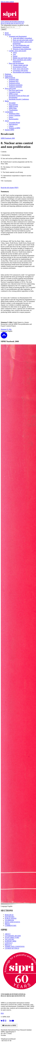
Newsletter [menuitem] (12, 103)
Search (3, 27)
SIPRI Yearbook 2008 (8, 138)
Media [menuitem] (7, 101)
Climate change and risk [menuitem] (20, 65)
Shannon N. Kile (6, 329)
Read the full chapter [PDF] (9, 187)
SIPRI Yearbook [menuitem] (10, 78)
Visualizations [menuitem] (13, 110)
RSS (2, 1013)
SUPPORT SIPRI (10, 941)
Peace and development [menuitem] (16, 63)
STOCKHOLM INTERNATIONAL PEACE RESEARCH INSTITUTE (12, 22)
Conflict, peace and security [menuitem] (17, 51)
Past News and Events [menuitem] (16, 90)
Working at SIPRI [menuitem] (14, 128)
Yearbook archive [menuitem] (14, 83)
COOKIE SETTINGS (12, 948)
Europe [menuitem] (15, 56)
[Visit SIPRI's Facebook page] (3, 1021)
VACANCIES (9, 939)
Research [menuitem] (8, 34)
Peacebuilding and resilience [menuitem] (22, 72)
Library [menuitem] (11, 126)
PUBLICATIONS (10, 918)
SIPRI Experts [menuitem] (13, 106)
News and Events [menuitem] (10, 88)
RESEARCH (9, 915)
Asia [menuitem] (14, 54)
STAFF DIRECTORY (12, 937)
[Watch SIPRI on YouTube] (13, 1021)
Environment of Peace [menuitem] (20, 67)
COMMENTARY (10, 925)
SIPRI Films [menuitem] (13, 108)
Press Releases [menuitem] (13, 104)
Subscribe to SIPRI (10, 1025)
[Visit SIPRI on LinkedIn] (10, 1021)
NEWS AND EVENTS (12, 922)
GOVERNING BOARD (13, 936)
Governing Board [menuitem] (14, 122)
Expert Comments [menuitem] (14, 115)
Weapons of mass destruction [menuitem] (22, 49)
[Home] (10, 20)
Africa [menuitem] (15, 52)
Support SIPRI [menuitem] (9, 130)
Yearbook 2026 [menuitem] (13, 79)
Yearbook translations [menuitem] (15, 85)
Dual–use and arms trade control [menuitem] (23, 40)
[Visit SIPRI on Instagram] (5, 1021)
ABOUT (7, 934)
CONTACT (8, 943)
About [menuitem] (7, 121)
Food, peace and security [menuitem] (20, 69)
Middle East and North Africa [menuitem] (22, 58)
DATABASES (9, 916)
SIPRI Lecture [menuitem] (13, 94)
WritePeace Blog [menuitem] (14, 113)
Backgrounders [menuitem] (13, 119)
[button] (4, 337)
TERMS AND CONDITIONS (14, 946)
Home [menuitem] (7, 33)
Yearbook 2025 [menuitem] (13, 81)
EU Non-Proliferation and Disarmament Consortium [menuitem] (21, 46)
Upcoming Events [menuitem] (14, 92)
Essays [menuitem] (11, 117)
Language (4, 331)
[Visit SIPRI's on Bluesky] (1, 1021)
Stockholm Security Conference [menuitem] (19, 99)
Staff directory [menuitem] (13, 124)
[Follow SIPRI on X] (8, 1021)
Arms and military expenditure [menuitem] (22, 38)
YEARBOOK (9, 920)
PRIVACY (8, 945)
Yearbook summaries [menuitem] (15, 86)
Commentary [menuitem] (9, 112)
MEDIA (7, 924)
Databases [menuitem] (8, 74)
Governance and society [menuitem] (20, 70)
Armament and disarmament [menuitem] (18, 36)
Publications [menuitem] (8, 76)
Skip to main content (7, 1)
